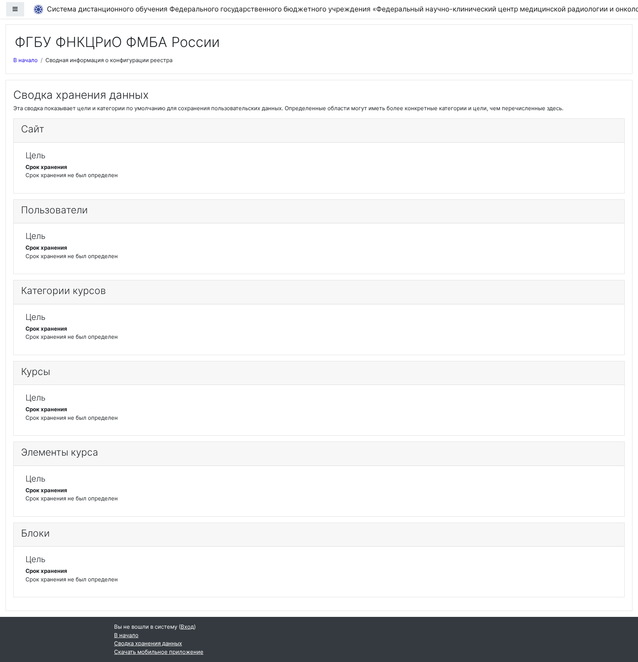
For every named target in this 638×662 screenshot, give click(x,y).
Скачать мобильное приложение (158, 651)
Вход (187, 626)
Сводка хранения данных (148, 643)
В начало (25, 60)
